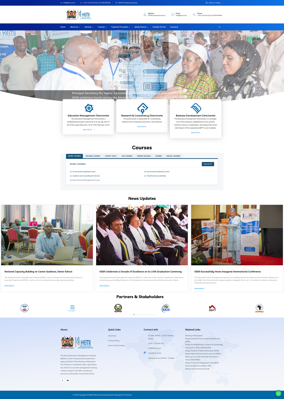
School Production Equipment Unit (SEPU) (202, 363)
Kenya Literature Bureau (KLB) (197, 369)
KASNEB (159, 156)
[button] (3, 308)
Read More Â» (9, 286)
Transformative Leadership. (156, 176)
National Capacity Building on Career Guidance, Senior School (38, 271)
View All (206, 164)
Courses (101, 27)
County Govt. (111, 156)
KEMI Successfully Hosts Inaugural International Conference (227, 271)
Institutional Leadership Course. (158, 172)
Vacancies (112, 336)
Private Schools (144, 156)
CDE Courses (127, 156)
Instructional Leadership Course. (84, 172)
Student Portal (159, 27)
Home (62, 27)
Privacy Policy (113, 340)
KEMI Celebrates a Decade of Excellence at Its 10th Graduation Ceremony (141, 271)
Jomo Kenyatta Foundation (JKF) (198, 366)
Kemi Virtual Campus (116, 345)
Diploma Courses (93, 156)
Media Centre (140, 27)
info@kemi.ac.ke (69, 3)
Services (88, 27)
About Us (74, 27)
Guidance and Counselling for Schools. (86, 176)
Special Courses (173, 156)
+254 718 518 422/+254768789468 (96, 3)
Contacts (174, 27)
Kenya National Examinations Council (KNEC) (203, 354)
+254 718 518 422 (156, 343)
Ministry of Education (193, 335)
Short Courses (74, 156)
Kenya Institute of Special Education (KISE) (202, 351)
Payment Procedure (119, 27)
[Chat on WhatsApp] (278, 393)
